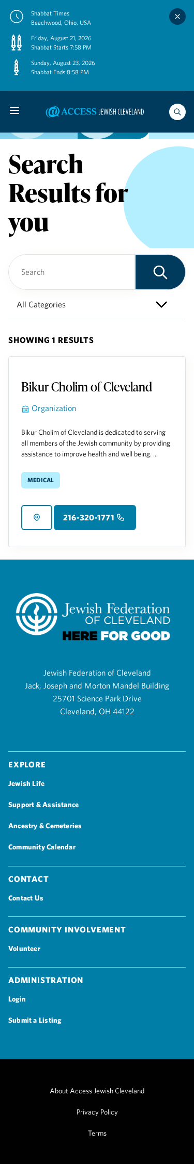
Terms (97, 1133)
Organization (54, 408)
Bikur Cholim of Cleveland (86, 386)
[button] (160, 272)
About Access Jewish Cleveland (97, 1091)
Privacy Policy (97, 1112)
